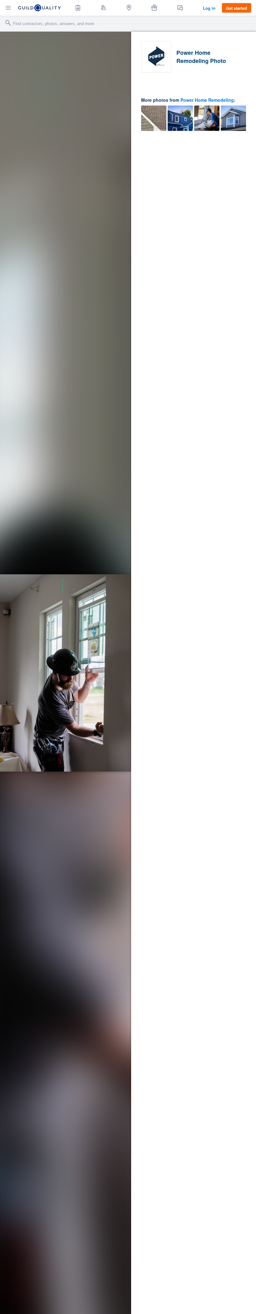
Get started (236, 8)
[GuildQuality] (39, 7)
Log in (209, 8)
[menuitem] (78, 8)
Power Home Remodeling (207, 100)
